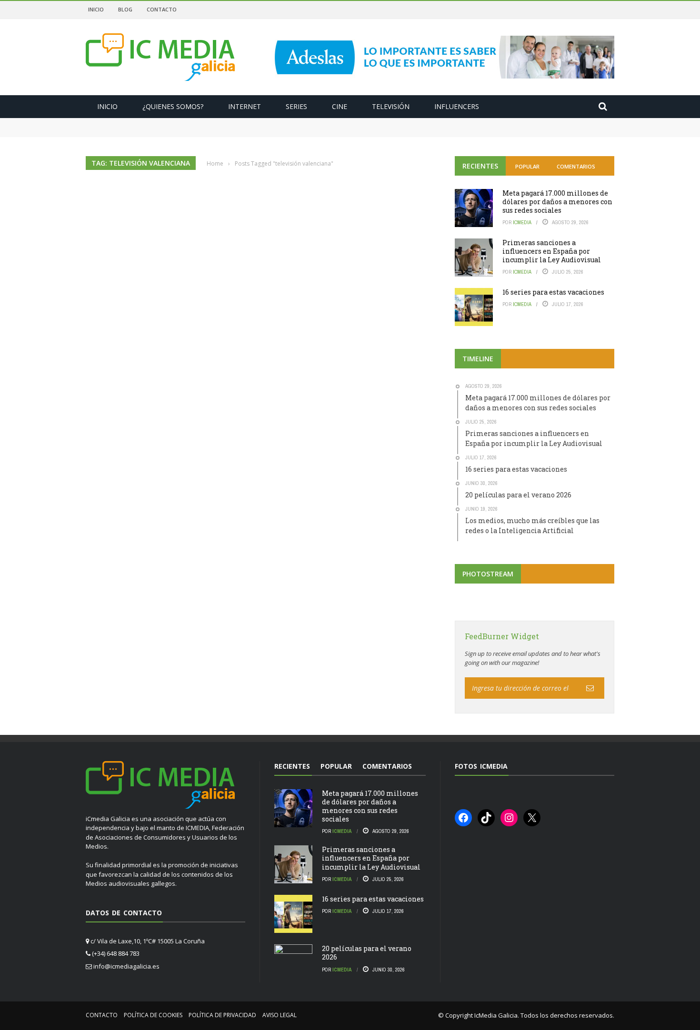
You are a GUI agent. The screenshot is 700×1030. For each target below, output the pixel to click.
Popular (527, 166)
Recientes (480, 165)
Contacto (162, 9)
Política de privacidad (222, 1015)
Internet (244, 106)
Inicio (96, 9)
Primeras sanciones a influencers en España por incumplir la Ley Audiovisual (215, 131)
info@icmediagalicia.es (126, 966)
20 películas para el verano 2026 (366, 952)
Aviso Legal (279, 1015)
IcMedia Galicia (496, 1015)
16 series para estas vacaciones (553, 292)
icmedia (522, 222)
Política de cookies (153, 1015)
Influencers (456, 106)
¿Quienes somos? (172, 106)
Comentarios (576, 166)
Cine (339, 106)
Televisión (391, 106)
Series (296, 106)
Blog (125, 9)
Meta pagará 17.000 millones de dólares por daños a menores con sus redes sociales (222, 122)
